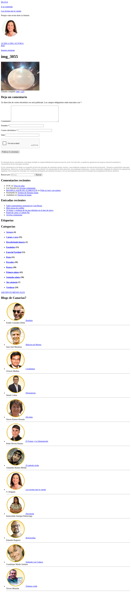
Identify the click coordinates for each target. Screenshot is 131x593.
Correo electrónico (9, 130)
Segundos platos (13, 277)
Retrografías (30, 538)
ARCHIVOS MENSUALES (13, 292)
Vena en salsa (19, 186)
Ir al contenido (7, 7)
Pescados (10, 262)
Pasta (8, 257)
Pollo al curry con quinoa (50, 190)
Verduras (10, 287)
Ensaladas (10, 247)
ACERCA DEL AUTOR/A (12, 43)
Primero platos (12, 272)
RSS (3, 46)
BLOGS (4, 2)
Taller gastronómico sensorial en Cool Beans (24, 206)
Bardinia (29, 320)
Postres (9, 267)
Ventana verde (31, 586)
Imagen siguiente (8, 50)
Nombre (5, 125)
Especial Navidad (13, 252)
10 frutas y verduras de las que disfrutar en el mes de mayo (29, 210)
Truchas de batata (24, 195)
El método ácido (32, 465)
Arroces (9, 232)
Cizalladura (30, 369)
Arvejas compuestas (27, 188)
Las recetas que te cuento (11, 11)
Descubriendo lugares (15, 242)
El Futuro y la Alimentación (36, 441)
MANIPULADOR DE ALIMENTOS (21, 190)
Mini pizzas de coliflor (15, 208)
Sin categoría (11, 282)
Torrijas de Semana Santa (28, 193)
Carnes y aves (12, 237)
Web (3, 135)
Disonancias (30, 393)
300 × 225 (20, 91)
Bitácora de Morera (33, 345)
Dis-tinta (29, 417)
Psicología (29, 514)
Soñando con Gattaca (34, 562)
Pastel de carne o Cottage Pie (18, 213)
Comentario (5, 121)
